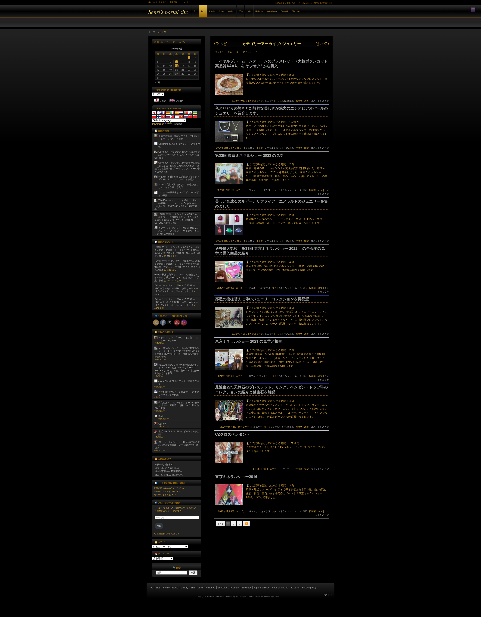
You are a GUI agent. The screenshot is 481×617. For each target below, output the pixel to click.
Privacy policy (309, 587)
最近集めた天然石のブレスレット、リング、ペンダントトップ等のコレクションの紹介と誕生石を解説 (271, 389)
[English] (159, 112)
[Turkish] (163, 116)
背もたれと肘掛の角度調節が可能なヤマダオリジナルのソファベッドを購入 (178, 178)
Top (195, 11)
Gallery (231, 11)
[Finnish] (159, 116)
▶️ (246, 523)
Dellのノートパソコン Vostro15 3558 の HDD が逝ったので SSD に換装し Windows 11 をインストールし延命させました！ (176, 288)
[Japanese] (154, 112)
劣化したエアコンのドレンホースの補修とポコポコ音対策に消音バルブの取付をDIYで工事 (176, 405)
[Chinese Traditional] (190, 116)
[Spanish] (177, 112)
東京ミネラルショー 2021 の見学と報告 (248, 341)
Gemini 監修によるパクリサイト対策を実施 (179, 145)
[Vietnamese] (181, 116)
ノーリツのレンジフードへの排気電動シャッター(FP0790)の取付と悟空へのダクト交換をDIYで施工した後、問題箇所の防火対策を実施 (177, 352)
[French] (163, 112)
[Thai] (168, 116)
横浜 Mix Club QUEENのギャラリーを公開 (178, 433)
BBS (241, 11)
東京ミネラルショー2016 (236, 476)
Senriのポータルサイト (190, 15)
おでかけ (265, 190)
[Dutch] (181, 112)
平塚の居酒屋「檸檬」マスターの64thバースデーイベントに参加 (178, 137)
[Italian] (172, 112)
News (221, 11)
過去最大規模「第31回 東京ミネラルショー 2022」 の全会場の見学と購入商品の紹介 (270, 251)
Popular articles (261, 587)
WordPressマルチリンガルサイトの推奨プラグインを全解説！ (178, 393)
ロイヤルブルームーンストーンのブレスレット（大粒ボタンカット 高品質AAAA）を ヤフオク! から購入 (271, 63)
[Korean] (190, 112)
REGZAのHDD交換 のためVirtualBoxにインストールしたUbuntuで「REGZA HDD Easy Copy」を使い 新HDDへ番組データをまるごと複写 (176, 369)
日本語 (162, 100)
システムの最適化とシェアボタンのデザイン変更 (178, 194)
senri (169, 255)
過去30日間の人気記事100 (168, 471)
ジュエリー (268, 100)
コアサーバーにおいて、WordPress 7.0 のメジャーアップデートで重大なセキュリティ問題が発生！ (176, 230)
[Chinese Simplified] (195, 116)
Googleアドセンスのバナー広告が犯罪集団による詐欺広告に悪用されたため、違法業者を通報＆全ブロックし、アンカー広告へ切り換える (177, 167)
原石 (283, 100)
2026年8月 (176, 48)
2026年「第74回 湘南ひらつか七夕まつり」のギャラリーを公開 (178, 186)
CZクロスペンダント (232, 434)
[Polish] (154, 116)
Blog (203, 11)
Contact (284, 11)
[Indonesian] (177, 116)
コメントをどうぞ (320, 100)
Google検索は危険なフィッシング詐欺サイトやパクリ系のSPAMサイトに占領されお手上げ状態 (176, 277)
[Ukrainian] (195, 112)
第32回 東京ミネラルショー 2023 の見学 (249, 155)
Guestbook (272, 11)
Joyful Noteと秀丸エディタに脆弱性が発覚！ (178, 382)
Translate (177, 123)
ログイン (327, 594)
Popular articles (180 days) (285, 587)
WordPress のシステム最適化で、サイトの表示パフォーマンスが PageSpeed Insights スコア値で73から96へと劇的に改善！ (177, 204)
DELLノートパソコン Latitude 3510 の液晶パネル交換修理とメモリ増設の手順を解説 (177, 444)
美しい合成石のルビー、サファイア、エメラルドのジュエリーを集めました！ (271, 203)
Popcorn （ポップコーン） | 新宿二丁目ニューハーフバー (178, 339)
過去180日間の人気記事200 (169, 474)
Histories (259, 11)
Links (249, 11)
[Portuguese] (186, 112)
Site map (296, 11)
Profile (212, 11)
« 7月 (157, 82)
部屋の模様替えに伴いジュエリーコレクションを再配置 (262, 298)
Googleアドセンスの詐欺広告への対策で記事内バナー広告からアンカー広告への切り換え (177, 154)
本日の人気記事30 (164, 464)
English (179, 100)
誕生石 (290, 100)
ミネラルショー (272, 147)
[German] (168, 112)
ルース (284, 147)
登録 (159, 526)
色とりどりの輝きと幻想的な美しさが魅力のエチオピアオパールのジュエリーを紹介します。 (271, 110)
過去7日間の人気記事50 (167, 467)
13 (176, 65)
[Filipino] (172, 116)
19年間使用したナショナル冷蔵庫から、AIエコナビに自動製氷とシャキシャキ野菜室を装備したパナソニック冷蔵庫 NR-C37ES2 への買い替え (176, 218)
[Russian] (186, 116)
